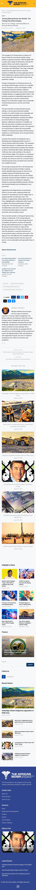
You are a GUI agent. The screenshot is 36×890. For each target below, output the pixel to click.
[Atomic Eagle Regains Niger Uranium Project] (18, 533)
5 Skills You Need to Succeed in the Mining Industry (25, 582)
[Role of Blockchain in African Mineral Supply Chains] (9, 614)
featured (5, 283)
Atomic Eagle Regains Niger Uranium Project (18, 546)
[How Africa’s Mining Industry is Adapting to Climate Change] (26, 614)
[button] (3, 646)
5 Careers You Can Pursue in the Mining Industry (9, 603)
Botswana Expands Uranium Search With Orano (18, 455)
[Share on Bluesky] (9, 301)
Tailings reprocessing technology (12, 289)
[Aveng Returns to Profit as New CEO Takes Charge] (18, 471)
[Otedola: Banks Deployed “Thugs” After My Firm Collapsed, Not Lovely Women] (9, 574)
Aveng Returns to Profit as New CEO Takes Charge (24, 743)
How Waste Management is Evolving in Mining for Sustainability (9, 260)
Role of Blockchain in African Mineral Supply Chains (8, 623)
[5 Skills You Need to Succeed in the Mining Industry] (26, 574)
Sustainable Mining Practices (11, 286)
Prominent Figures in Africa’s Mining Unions (25, 603)
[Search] (34, 3)
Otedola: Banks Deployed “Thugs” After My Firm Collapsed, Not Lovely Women (8, 583)
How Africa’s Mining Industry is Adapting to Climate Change (25, 623)
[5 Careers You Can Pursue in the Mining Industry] (9, 596)
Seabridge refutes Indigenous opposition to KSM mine (18, 712)
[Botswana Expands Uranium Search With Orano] (18, 442)
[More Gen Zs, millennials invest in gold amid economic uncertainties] (18, 411)
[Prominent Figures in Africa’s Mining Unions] (26, 596)
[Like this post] (14, 297)
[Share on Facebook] (18, 297)
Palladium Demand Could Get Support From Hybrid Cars (22, 754)
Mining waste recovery (17, 283)
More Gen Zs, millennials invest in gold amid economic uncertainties (23, 721)
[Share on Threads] (5, 301)
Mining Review (11, 250)
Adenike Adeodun (8, 28)
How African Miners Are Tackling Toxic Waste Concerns (24, 260)
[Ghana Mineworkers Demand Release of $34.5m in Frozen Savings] (18, 646)
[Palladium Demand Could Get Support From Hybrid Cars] (18, 502)
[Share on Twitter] (22, 297)
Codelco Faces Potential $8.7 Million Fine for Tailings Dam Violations (9, 270)
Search (4, 661)
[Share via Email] (13, 301)
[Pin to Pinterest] (26, 297)
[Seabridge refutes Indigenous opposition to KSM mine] (18, 380)
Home (3, 10)
